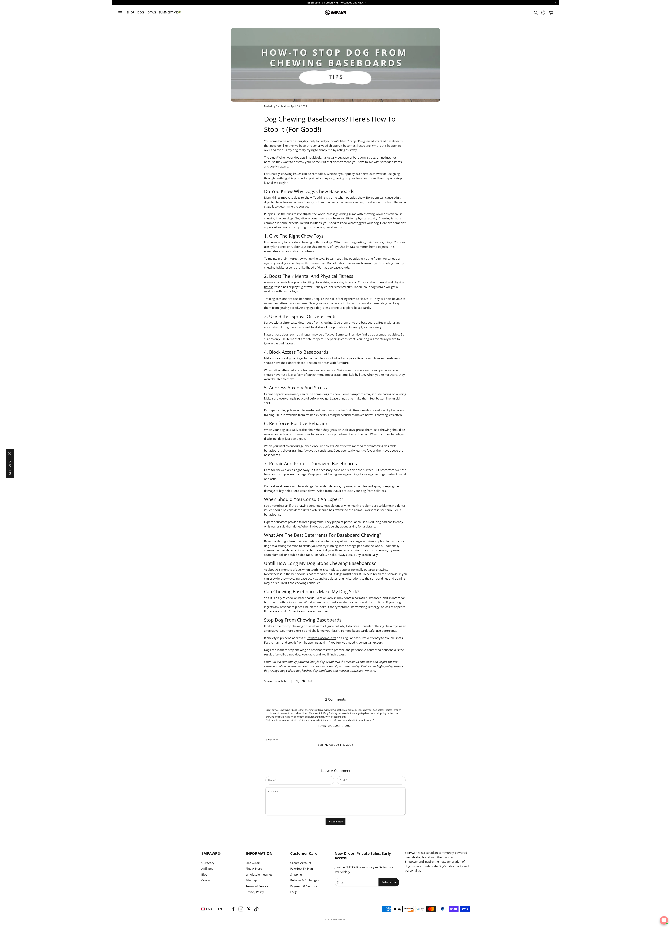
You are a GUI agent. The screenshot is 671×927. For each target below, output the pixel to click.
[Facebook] (233, 909)
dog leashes (303, 671)
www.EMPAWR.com (362, 671)
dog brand (327, 662)
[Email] (310, 681)
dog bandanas (322, 671)
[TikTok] (256, 909)
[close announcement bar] (555, 2)
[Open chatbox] (664, 920)
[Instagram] (241, 909)
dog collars (287, 671)
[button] (120, 12)
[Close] (9, 453)
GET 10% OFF (9, 466)
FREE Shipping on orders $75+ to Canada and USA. (334, 2)
